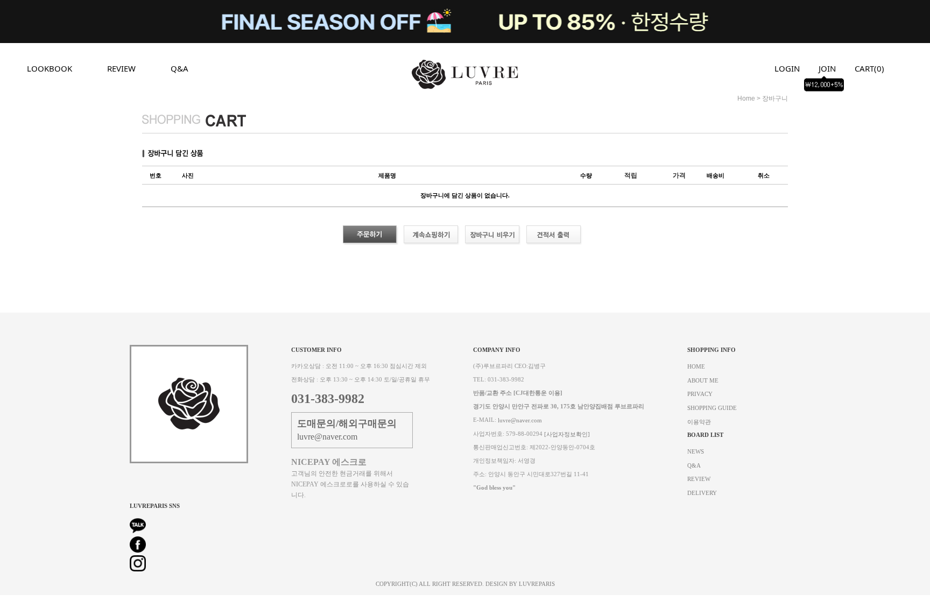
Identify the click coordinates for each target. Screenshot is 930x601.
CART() (869, 68)
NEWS (695, 452)
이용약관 (699, 422)
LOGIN (787, 68)
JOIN (827, 68)
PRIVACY (700, 394)
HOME (696, 367)
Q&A (179, 68)
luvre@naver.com (520, 420)
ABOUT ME (702, 380)
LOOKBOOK (49, 68)
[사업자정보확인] (567, 434)
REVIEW (121, 68)
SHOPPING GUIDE (712, 408)
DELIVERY (702, 493)
